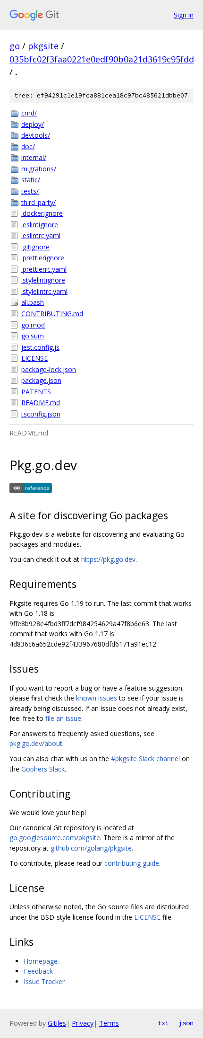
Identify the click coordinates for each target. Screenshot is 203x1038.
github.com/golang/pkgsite (91, 847)
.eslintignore (39, 224)
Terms (109, 1023)
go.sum (32, 335)
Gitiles (57, 1023)
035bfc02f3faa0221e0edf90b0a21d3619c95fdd (101, 59)
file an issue (63, 718)
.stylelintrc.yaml (44, 291)
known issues (96, 697)
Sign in (184, 14)
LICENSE (34, 358)
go (14, 46)
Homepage (41, 961)
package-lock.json (48, 369)
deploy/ (32, 124)
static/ (30, 179)
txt (163, 1023)
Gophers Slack (43, 768)
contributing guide (131, 863)
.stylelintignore (43, 279)
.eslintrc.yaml (40, 235)
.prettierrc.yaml (44, 269)
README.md (40, 402)
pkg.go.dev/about (35, 743)
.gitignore (35, 246)
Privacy (82, 1023)
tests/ (30, 190)
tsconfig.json (40, 413)
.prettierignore (42, 257)
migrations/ (38, 168)
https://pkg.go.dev (108, 559)
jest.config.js (40, 347)
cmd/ (29, 112)
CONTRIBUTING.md (52, 313)
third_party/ (38, 202)
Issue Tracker (44, 981)
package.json (41, 380)
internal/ (33, 157)
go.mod (33, 324)
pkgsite (43, 46)
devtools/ (35, 135)
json (186, 1023)
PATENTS (36, 391)
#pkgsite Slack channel (145, 758)
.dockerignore (42, 213)
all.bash (32, 302)
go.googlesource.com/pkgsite (54, 837)
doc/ (28, 146)
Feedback (38, 971)
